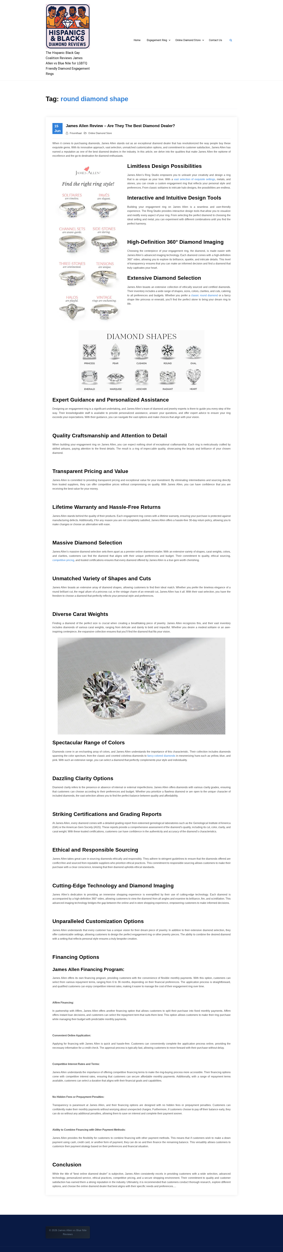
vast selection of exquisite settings (194, 179)
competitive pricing (63, 560)
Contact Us (215, 40)
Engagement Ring (157, 40)
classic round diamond (204, 295)
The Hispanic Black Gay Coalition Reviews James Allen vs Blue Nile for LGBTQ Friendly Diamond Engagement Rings (68, 63)
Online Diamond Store (188, 40)
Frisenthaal (76, 133)
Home (137, 40)
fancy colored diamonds (161, 755)
